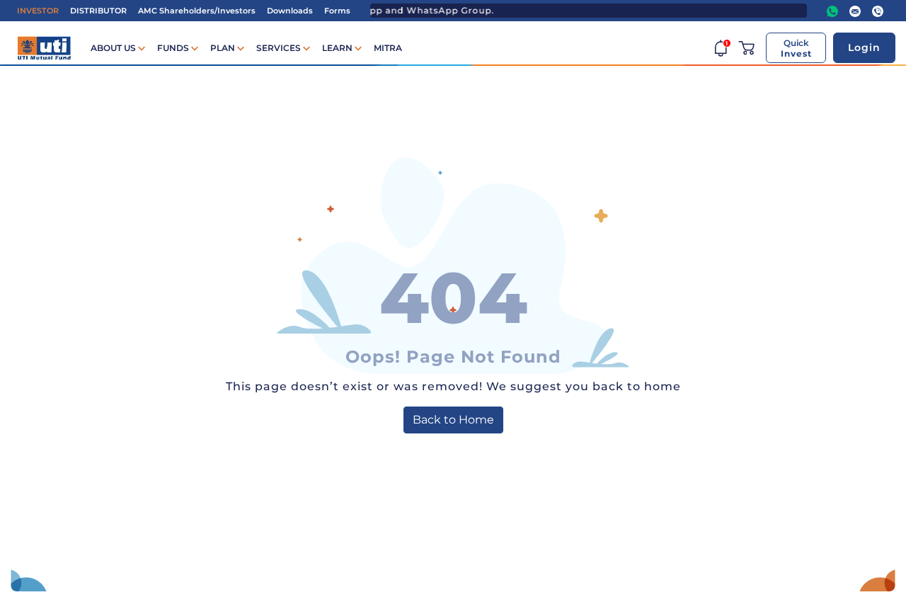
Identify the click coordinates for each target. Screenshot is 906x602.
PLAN (223, 47)
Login (864, 47)
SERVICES (279, 47)
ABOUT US (114, 47)
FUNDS (174, 47)
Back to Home (453, 419)
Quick (796, 48)
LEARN (338, 47)
